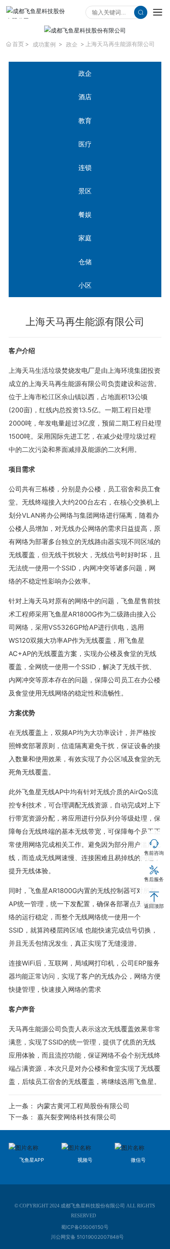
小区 (85, 285)
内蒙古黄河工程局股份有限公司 (83, 1106)
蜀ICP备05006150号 (85, 1227)
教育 (85, 120)
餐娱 (85, 214)
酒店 (85, 97)
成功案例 (44, 44)
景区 (85, 191)
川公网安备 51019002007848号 (87, 1237)
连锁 (85, 167)
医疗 (85, 144)
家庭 (85, 238)
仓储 (85, 262)
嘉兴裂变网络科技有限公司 (76, 1117)
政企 (72, 44)
